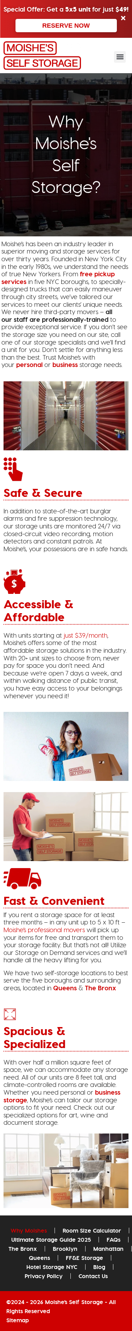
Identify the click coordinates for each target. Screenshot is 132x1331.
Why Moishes (29, 1230)
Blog (99, 1266)
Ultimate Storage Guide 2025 (51, 1239)
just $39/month (85, 635)
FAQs (113, 1239)
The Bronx (100, 988)
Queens (65, 988)
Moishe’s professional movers (44, 930)
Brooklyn (65, 1248)
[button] (120, 57)
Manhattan (108, 1248)
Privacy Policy (44, 1276)
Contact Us (93, 1276)
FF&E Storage (84, 1257)
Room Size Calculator (92, 1230)
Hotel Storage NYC (51, 1266)
